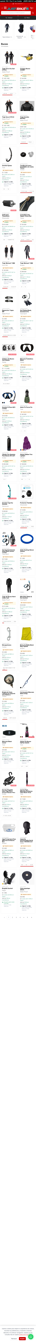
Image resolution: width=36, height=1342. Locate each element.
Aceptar (22, 1338)
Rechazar (14, 1338)
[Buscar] (33, 13)
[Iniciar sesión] (26, 8)
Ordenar (10, 17)
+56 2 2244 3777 (19, 3)
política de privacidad (25, 1334)
